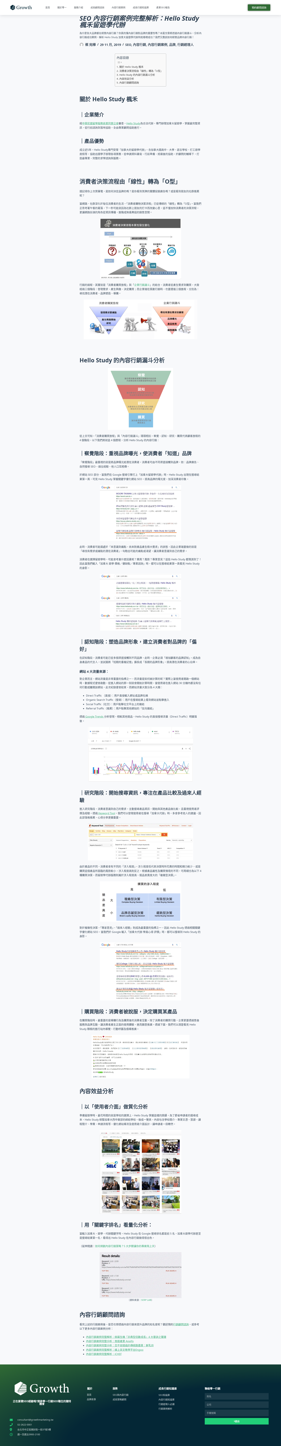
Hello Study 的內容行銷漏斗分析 (137, 74)
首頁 (47, 7)
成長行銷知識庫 (141, 7)
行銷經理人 (185, 44)
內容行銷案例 (118, 7)
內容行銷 (139, 44)
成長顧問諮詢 (97, 7)
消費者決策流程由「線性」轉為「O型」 (141, 70)
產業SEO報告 (163, 7)
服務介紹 (78, 7)
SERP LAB (146, 1299)
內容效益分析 (126, 78)
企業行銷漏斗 (142, 285)
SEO (128, 44)
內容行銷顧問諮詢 (129, 82)
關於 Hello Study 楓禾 (131, 66)
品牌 (172, 44)
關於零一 (62, 7)
